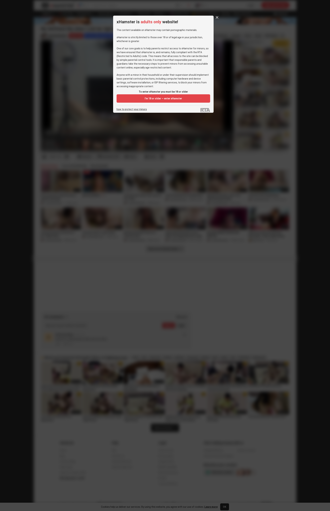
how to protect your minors (132, 109)
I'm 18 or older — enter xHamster (163, 98)
